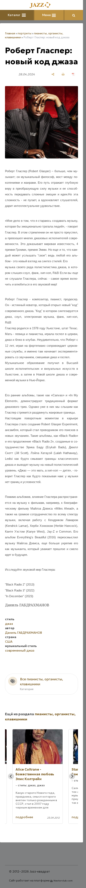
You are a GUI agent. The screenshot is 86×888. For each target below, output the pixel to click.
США (8, 641)
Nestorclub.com (63, 880)
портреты (24, 33)
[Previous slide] (11, 776)
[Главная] (42, 5)
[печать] (63, 74)
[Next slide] (72, 776)
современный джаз (19, 650)
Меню (47, 15)
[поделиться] (53, 74)
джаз (9, 624)
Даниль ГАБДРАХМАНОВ (23, 633)
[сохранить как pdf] (73, 74)
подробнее (24, 817)
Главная (10, 33)
